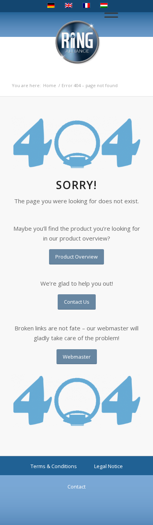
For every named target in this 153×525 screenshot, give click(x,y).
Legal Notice (108, 466)
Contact (76, 486)
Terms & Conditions (54, 466)
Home (49, 85)
